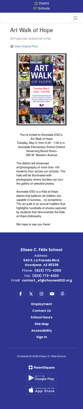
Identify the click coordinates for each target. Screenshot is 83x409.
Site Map (41, 324)
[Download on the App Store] (41, 390)
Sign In (41, 337)
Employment (41, 304)
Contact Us (41, 310)
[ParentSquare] (42, 367)
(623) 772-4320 (45, 275)
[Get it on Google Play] (41, 377)
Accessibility (41, 330)
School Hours (41, 317)
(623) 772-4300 (47, 270)
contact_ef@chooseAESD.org (47, 280)
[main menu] (75, 17)
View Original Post (26, 46)
